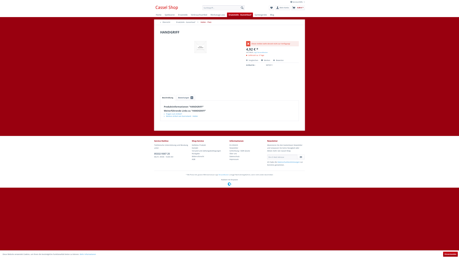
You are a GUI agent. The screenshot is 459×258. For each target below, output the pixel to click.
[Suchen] (242, 7)
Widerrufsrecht (198, 156)
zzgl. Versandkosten (261, 52)
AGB (193, 159)
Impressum (234, 159)
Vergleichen (253, 60)
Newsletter (234, 148)
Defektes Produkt (199, 145)
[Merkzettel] (271, 7)
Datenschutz (235, 156)
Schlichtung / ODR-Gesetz (240, 151)
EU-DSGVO (234, 145)
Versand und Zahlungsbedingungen (206, 151)
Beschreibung (167, 98)
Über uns (233, 153)
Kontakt (195, 148)
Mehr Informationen (88, 254)
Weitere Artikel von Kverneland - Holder (182, 116)
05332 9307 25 (162, 153)
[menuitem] (223, 7)
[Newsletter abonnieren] (301, 157)
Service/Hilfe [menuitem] (297, 2)
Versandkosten (224, 175)
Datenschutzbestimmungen (289, 162)
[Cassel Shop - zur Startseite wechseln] (166, 8)
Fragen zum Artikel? (174, 114)
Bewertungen (185, 98)
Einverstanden (450, 254)
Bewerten (280, 60)
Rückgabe (196, 153)
